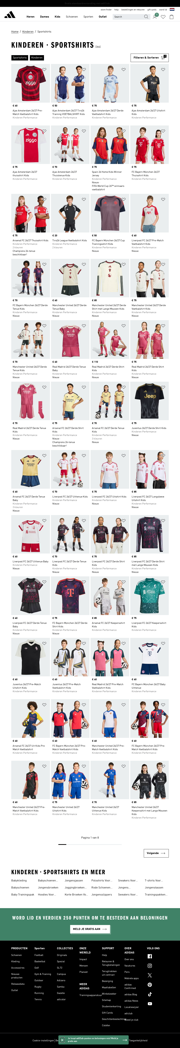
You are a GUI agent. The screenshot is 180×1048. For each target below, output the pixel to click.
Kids (57, 16)
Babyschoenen (20, 887)
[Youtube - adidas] (158, 1004)
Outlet (103, 16)
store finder (106, 10)
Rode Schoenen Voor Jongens (100, 888)
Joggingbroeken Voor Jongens (75, 888)
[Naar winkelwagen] (171, 17)
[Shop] (9, 15)
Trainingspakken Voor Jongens (155, 895)
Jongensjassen (74, 880)
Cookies (80, 1040)
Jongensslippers (101, 894)
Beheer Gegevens (65, 1040)
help (116, 10)
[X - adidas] (158, 976)
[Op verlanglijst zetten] (44, 70)
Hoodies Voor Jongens (46, 895)
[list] (71, 58)
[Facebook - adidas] (158, 957)
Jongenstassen (154, 887)
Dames (44, 16)
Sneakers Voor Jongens (127, 881)
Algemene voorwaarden (114, 1040)
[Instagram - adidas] (158, 966)
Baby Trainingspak (22, 894)
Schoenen (72, 16)
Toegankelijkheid (138, 1040)
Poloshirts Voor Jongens (100, 881)
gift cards (151, 10)
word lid (163, 10)
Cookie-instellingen (43, 1040)
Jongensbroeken (48, 887)
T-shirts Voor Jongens (153, 881)
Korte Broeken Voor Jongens (77, 895)
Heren (30, 16)
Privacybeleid (93, 1040)
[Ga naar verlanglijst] (163, 17)
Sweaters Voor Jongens (127, 895)
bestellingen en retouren (133, 10)
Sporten (88, 16)
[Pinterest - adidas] (158, 985)
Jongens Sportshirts (125, 888)
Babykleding (19, 880)
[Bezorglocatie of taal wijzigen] (172, 10)
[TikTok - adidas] (158, 995)
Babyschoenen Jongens (47, 881)
